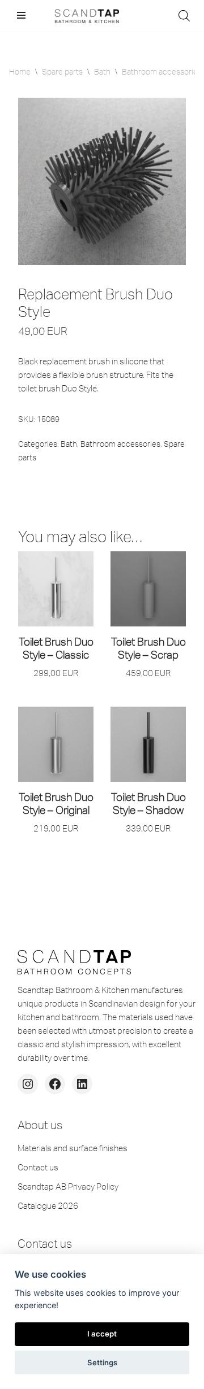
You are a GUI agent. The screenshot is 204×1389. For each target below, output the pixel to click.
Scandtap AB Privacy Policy (68, 1186)
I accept (102, 1333)
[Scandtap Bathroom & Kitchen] (85, 15)
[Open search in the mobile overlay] (184, 15)
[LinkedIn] (82, 1084)
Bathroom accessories (162, 72)
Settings (102, 1362)
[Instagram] (28, 1084)
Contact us (38, 1167)
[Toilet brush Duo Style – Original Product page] (56, 744)
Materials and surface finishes (73, 1148)
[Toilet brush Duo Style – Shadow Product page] (148, 744)
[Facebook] (55, 1084)
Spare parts (62, 72)
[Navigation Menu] (21, 15)
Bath (102, 72)
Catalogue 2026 (48, 1205)
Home (20, 72)
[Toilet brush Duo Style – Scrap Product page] (148, 588)
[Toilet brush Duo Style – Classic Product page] (56, 588)
